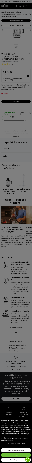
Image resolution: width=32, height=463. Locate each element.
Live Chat (27, 459)
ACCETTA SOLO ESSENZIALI (16, 450)
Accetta (16, 455)
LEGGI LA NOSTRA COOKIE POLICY (16, 443)
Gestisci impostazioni (16, 460)
